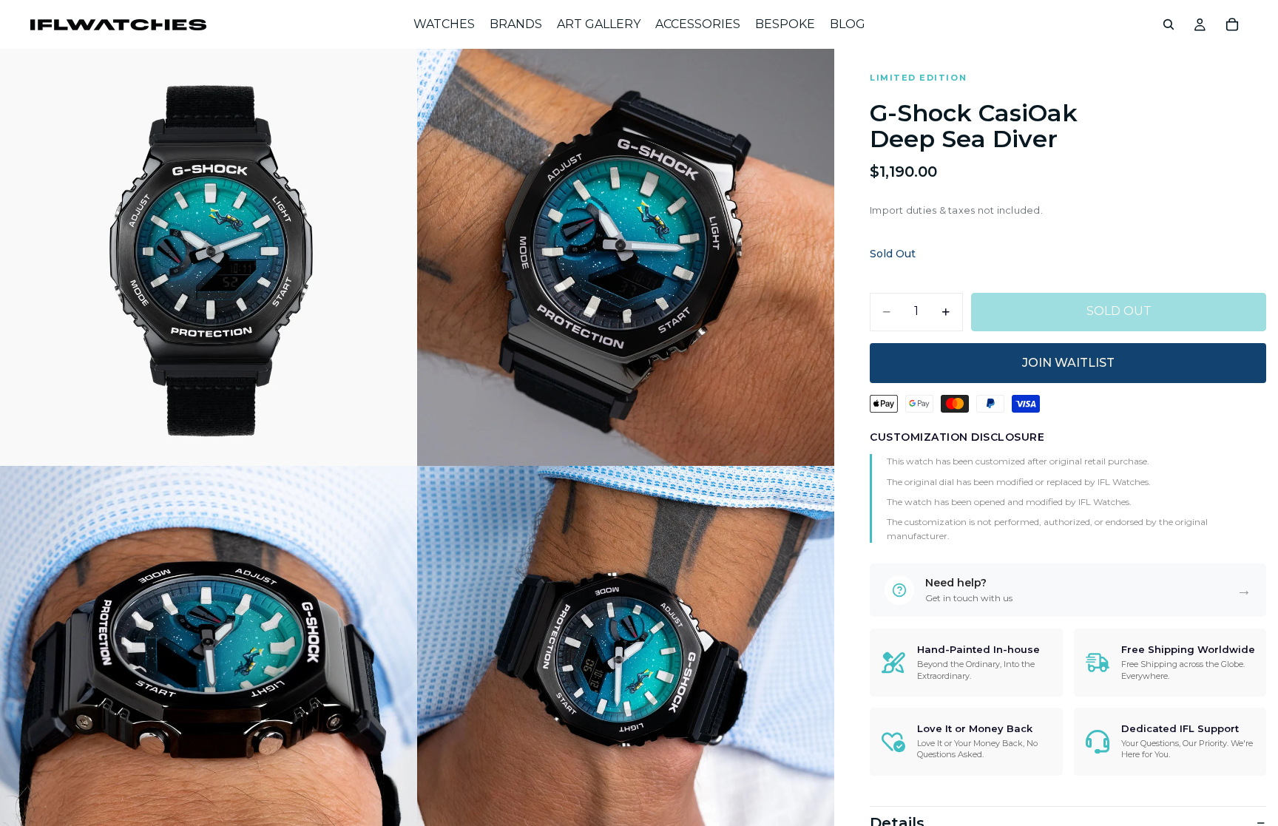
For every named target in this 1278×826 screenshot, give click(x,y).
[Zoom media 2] (625, 257)
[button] (1068, 590)
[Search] (1168, 24)
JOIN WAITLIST (1068, 363)
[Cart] (1232, 24)
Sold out (1119, 311)
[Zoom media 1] (208, 257)
